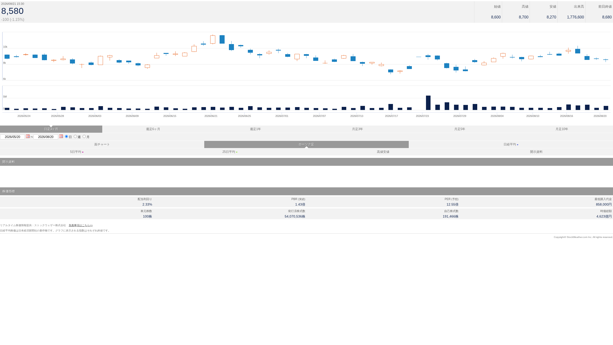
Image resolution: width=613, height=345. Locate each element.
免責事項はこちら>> (81, 225)
